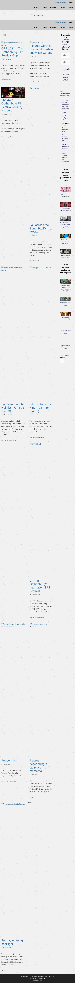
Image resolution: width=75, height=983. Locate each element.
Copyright (62, 7)
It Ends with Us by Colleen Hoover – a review (65, 194)
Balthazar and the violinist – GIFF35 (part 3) (13, 407)
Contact (44, 7)
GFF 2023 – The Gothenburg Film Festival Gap (12, 52)
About (36, 7)
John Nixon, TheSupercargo (39, 976)
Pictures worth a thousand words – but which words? (41, 49)
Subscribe (52, 7)
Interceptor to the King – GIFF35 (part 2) (41, 407)
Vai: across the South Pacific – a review (41, 228)
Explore (70, 7)
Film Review (34, 82)
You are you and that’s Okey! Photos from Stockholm (65, 224)
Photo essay (5, 137)
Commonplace (6, 79)
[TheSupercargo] (61, 3)
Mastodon (41, 978)
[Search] (68, 360)
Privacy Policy (37, 980)
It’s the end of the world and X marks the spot (65, 241)
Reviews (41, 82)
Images (32, 797)
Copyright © (24, 976)
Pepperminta (9, 760)
